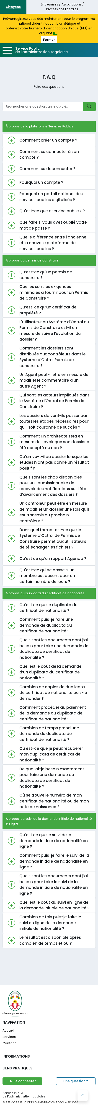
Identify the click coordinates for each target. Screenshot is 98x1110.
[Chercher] (89, 106)
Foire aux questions (49, 86)
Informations (16, 1056)
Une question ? (75, 1081)
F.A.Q (49, 77)
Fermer (49, 39)
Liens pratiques (18, 1068)
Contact (9, 1043)
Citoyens (13, 7)
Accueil (8, 1030)
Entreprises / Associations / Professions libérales (62, 6)
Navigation (14, 1022)
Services (9, 1037)
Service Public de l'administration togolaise (41, 50)
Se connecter (24, 1081)
